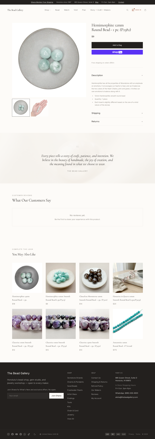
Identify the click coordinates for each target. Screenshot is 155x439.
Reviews (94, 394)
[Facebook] (12, 434)
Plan (84, 10)
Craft (99, 10)
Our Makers (96, 390)
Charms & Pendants (75, 382)
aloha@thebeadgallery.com (126, 397)
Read (57, 10)
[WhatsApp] (25, 434)
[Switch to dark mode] (35, 434)
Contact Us (96, 378)
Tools (69, 402)
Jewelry (70, 415)
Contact (121, 2)
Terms (138, 434)
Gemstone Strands (75, 378)
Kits (68, 406)
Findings (70, 398)
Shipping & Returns (99, 382)
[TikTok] (29, 434)
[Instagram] (8, 434)
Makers (107, 10)
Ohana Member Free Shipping (42, 2)
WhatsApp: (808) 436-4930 (126, 393)
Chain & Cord (72, 411)
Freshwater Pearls (74, 390)
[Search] (127, 10)
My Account (96, 398)
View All (70, 419)
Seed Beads (72, 386)
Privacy (131, 434)
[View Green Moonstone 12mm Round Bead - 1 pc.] (21, 107)
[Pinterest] (21, 434)
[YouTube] (16, 434)
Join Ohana (56, 396)
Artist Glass (72, 394)
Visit (76, 10)
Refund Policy (97, 386)
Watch (66, 10)
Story (92, 10)
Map (96, 2)
